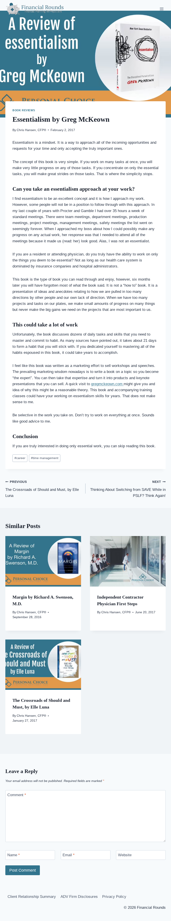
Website (125, 855)
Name (13, 855)
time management (44, 458)
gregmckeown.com (107, 384)
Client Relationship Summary (32, 897)
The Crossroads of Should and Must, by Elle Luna (42, 489)
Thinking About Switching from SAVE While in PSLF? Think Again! (128, 489)
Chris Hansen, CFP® (31, 130)
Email (69, 855)
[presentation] (43, 561)
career (19, 458)
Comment (16, 795)
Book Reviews (23, 110)
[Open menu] (161, 8)
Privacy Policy (114, 897)
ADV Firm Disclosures (79, 897)
